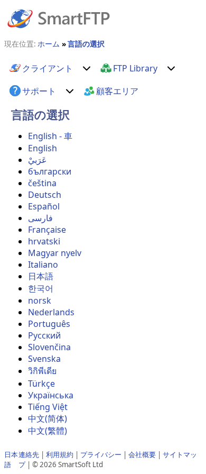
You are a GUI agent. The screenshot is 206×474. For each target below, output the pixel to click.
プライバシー (100, 454)
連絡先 (28, 454)
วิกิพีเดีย (42, 371)
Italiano (43, 264)
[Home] (58, 18)
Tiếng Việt (48, 407)
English (42, 148)
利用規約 (59, 454)
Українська (50, 395)
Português (49, 324)
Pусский (44, 335)
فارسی (40, 218)
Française (47, 229)
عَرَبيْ (37, 160)
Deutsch (44, 194)
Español (44, 206)
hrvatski (44, 241)
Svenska (44, 358)
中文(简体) (47, 418)
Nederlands (51, 312)
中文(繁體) (47, 430)
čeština (42, 183)
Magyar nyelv (54, 253)
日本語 (40, 276)
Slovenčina (49, 347)
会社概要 (142, 454)
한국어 (40, 288)
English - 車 (50, 136)
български (49, 171)
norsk (39, 300)
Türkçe (41, 383)
